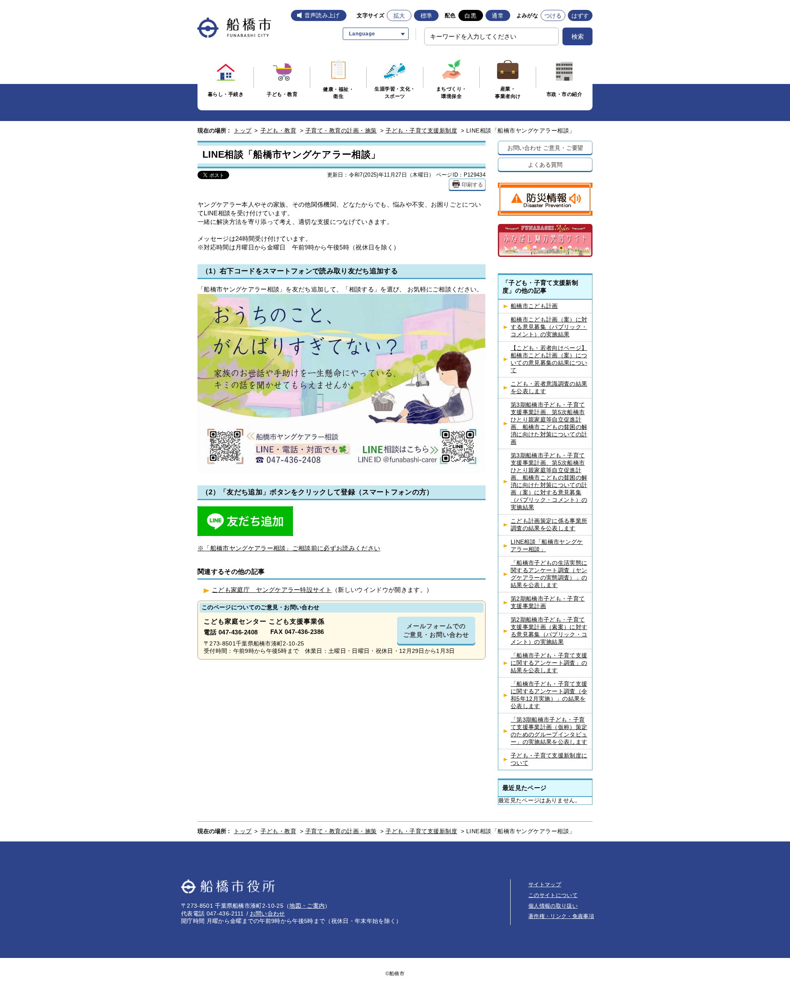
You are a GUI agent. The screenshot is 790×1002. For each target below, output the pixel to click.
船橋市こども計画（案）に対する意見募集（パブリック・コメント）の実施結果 (549, 327)
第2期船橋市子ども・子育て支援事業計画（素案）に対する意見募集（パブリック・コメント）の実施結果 (549, 631)
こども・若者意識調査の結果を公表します (549, 387)
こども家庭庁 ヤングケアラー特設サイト (272, 589)
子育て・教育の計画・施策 (341, 130)
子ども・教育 (278, 130)
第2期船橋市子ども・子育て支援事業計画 (548, 602)
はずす (580, 16)
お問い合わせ (267, 913)
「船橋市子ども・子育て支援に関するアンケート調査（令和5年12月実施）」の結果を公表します (549, 695)
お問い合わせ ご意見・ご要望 (545, 147)
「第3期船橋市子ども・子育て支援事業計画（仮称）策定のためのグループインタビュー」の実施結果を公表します (549, 731)
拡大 (399, 16)
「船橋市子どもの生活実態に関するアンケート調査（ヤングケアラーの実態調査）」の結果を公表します (549, 574)
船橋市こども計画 (534, 306)
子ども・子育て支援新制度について (549, 759)
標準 (426, 16)
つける (553, 16)
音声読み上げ (322, 15)
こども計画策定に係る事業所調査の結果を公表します (549, 524)
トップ (243, 130)
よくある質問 (545, 164)
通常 (498, 16)
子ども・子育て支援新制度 (421, 130)
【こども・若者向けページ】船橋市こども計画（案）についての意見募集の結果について (549, 359)
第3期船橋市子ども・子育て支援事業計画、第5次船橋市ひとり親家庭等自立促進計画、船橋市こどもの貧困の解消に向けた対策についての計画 (549, 423)
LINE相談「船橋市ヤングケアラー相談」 (547, 545)
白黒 (470, 16)
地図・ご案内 (307, 905)
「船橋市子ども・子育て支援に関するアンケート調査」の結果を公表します (549, 662)
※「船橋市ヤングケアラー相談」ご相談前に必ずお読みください (289, 548)
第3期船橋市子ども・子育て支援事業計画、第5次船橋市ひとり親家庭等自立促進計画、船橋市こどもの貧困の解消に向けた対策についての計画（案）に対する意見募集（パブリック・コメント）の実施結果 (549, 481)
